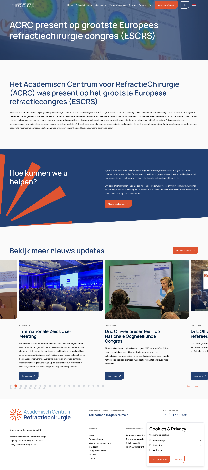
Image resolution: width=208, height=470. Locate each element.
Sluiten (178, 459)
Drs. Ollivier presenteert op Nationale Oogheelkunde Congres (132, 336)
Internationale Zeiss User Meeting (45, 333)
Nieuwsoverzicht (183, 250)
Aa (185, 5)
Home (70, 5)
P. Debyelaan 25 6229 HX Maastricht (135, 445)
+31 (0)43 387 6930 (176, 415)
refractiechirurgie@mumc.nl (109, 415)
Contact (142, 5)
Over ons (99, 5)
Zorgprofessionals (117, 5)
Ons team (93, 447)
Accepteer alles (160, 459)
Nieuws (132, 5)
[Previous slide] (188, 386)
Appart (34, 444)
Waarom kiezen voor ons (100, 443)
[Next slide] (196, 386)
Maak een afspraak (166, 5)
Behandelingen (83, 5)
